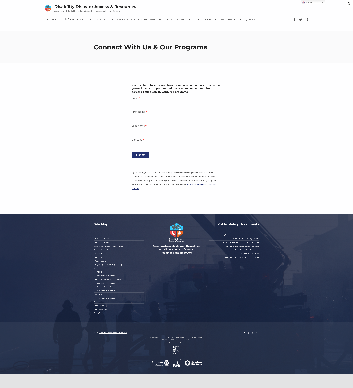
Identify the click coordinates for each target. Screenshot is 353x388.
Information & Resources (106, 276)
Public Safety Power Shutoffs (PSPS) (108, 279)
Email (136, 98)
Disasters (208, 19)
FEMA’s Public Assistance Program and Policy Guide (240, 242)
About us (98, 257)
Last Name (139, 125)
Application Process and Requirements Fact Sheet (240, 235)
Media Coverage (101, 309)
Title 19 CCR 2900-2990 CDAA (249, 253)
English (309, 2)
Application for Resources (106, 283)
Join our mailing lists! (102, 242)
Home (50, 19)
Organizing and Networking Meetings (108, 264)
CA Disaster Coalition (183, 19)
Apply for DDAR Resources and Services (83, 19)
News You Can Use (102, 239)
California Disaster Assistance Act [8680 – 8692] (242, 246)
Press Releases (100, 305)
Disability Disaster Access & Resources (95, 6)
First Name (139, 111)
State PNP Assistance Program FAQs (246, 239)
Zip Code (138, 139)
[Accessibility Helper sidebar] (349, 3)
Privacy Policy (247, 19)
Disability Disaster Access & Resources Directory (139, 19)
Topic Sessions (100, 261)
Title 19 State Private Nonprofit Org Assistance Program (239, 257)
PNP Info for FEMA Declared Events (246, 250)
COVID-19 (98, 272)
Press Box (226, 19)
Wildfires (98, 294)
